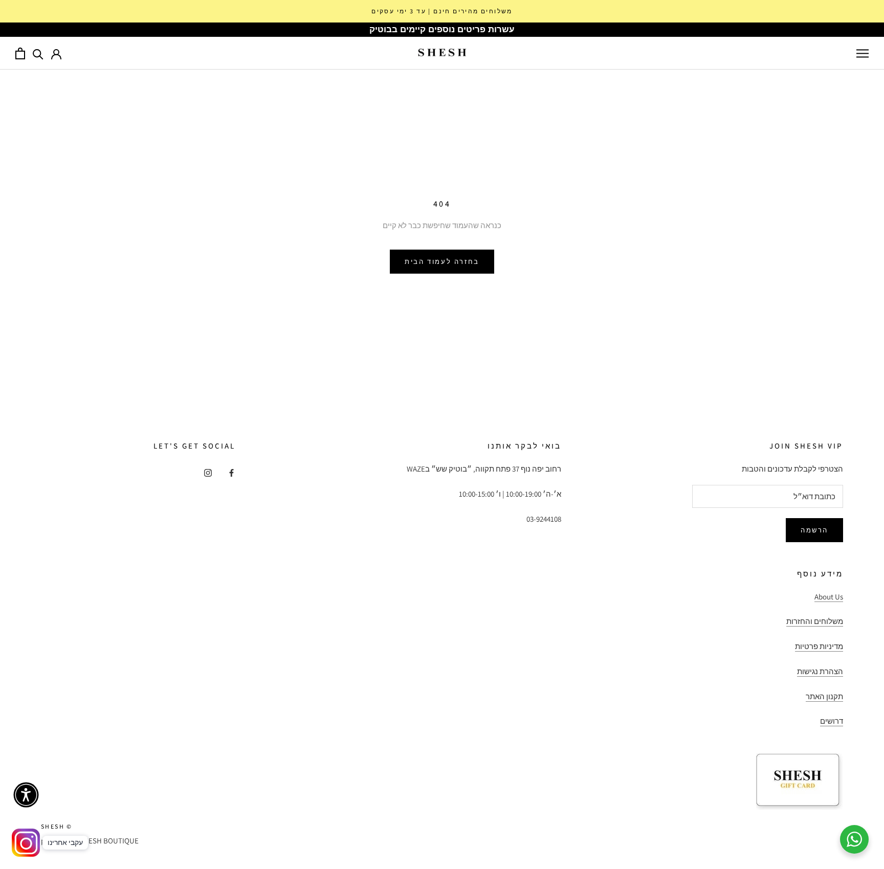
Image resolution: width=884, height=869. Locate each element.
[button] (26, 795)
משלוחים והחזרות (814, 621)
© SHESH (57, 826)
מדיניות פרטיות (819, 646)
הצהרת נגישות (820, 671)
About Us (828, 596)
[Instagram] (208, 472)
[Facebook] (231, 472)
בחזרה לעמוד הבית (442, 261)
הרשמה (814, 530)
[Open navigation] (862, 53)
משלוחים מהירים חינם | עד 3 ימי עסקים (441, 11)
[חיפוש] (38, 53)
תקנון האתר (824, 696)
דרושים (831, 721)
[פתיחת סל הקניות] (20, 53)
